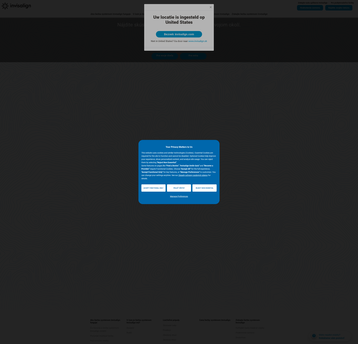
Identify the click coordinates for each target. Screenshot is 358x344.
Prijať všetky (179, 188)
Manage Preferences (179, 196)
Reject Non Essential (204, 188)
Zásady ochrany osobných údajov (193, 175)
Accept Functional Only (153, 188)
